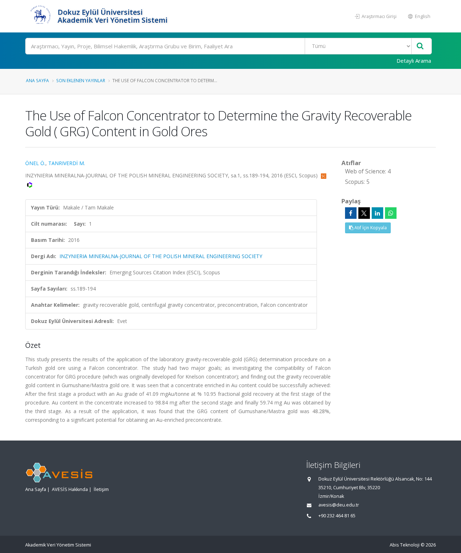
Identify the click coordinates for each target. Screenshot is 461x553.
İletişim (101, 489)
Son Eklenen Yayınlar (80, 80)
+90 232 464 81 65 (336, 516)
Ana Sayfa (37, 80)
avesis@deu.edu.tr (338, 505)
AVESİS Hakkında (70, 489)
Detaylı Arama (414, 60)
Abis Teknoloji (405, 545)
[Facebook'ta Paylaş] (351, 213)
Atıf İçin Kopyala (370, 228)
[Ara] (420, 46)
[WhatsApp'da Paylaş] (391, 213)
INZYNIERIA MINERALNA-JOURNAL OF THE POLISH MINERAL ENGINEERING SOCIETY (160, 256)
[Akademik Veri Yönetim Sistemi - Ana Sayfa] (40, 16)
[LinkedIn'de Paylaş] (377, 213)
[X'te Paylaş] (364, 213)
